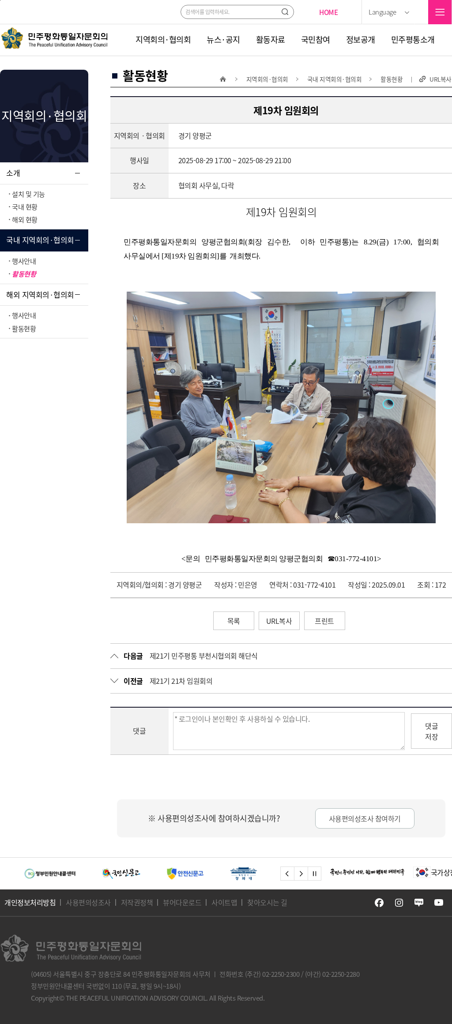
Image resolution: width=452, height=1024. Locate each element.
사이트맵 (224, 902)
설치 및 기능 (28, 194)
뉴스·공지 (223, 40)
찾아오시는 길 (267, 902)
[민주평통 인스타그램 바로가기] (399, 902)
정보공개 (360, 40)
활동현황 (24, 274)
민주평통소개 (413, 40)
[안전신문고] (153, 873)
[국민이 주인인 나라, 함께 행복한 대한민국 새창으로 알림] (367, 872)
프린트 (324, 620)
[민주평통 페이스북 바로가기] (379, 902)
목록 (233, 620)
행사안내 (24, 261)
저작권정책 (137, 902)
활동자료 (270, 40)
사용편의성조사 (88, 902)
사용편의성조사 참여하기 (365, 818)
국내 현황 (25, 207)
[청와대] (212, 873)
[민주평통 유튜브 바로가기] (439, 902)
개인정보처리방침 (30, 902)
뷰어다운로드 (182, 902)
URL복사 (440, 79)
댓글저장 (431, 731)
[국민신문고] (89, 873)
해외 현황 (25, 219)
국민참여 (315, 40)
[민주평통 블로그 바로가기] (419, 902)
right (301, 873)
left (287, 873)
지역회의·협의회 (163, 40)
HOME (328, 12)
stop (314, 873)
